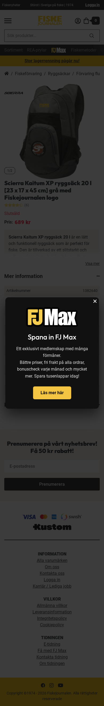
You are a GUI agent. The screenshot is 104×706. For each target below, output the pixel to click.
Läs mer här (52, 392)
